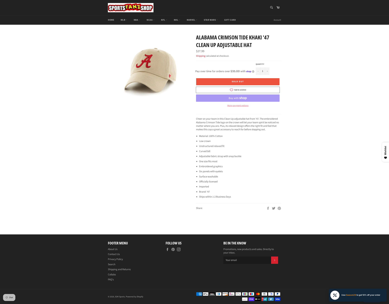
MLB (123, 20)
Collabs (112, 274)
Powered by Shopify (134, 296)
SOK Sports (120, 296)
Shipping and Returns (119, 269)
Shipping (200, 56)
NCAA (150, 20)
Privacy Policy (115, 259)
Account (277, 20)
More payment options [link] (237, 105)
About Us (112, 249)
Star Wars (210, 20)
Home (111, 20)
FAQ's (111, 279)
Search (111, 264)
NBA (136, 20)
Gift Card (230, 20)
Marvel (191, 20)
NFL (163, 20)
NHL (176, 20)
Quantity (260, 64)
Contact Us (114, 254)
